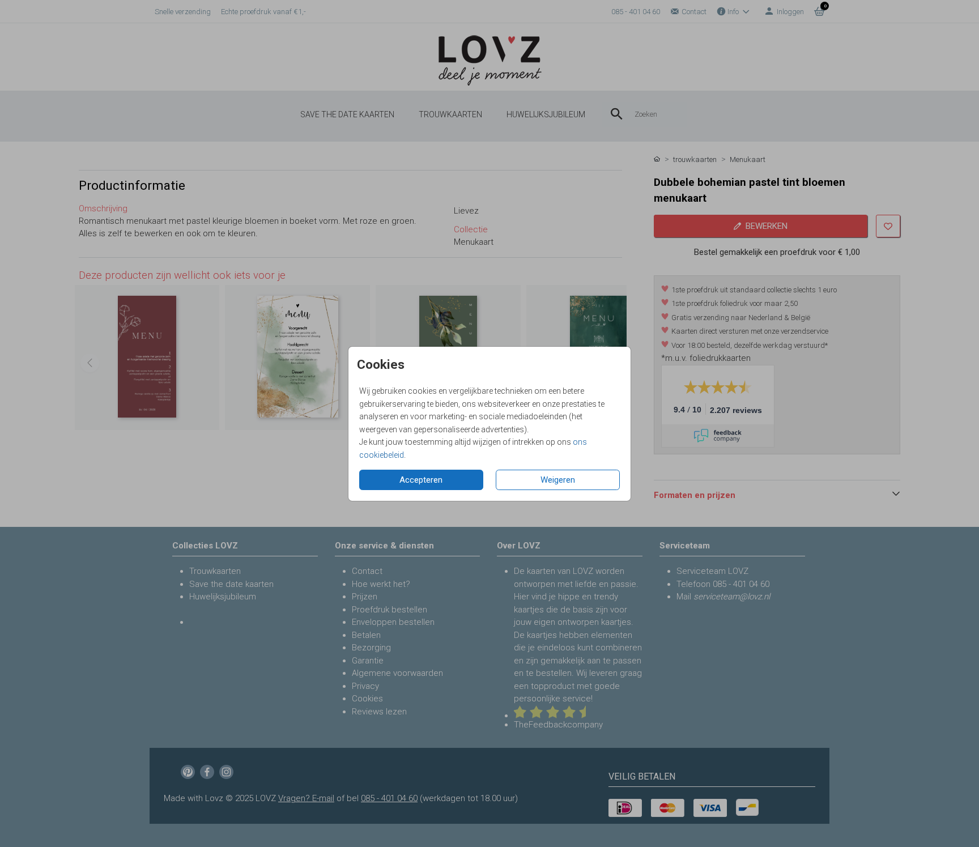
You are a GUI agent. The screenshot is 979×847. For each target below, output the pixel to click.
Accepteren (420, 480)
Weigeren (557, 480)
